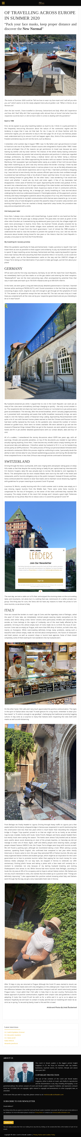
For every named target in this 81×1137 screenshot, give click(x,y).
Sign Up (40, 580)
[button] (40, 563)
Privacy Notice (32, 570)
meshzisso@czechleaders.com (53, 570)
